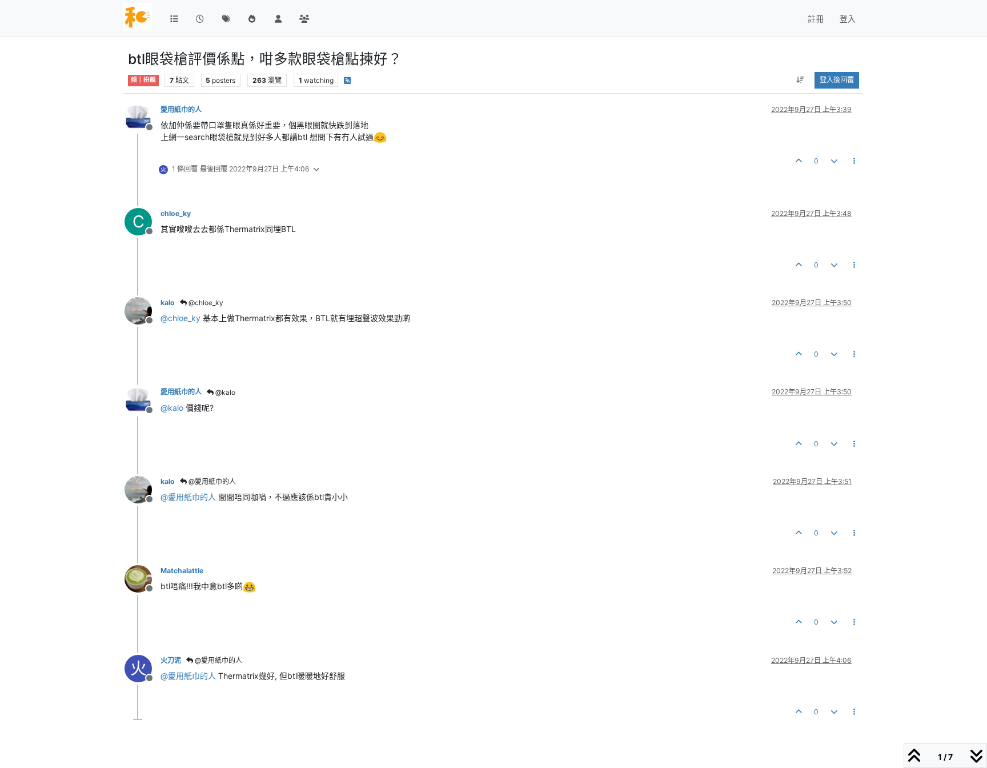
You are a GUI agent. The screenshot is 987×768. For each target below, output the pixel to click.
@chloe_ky (205, 302)
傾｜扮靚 (143, 79)
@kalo (224, 392)
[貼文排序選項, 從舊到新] (800, 80)
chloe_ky (176, 213)
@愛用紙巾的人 (211, 481)
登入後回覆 (837, 79)
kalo (168, 302)
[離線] (143, 117)
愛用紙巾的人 (181, 109)
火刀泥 (171, 660)
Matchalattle (182, 570)
